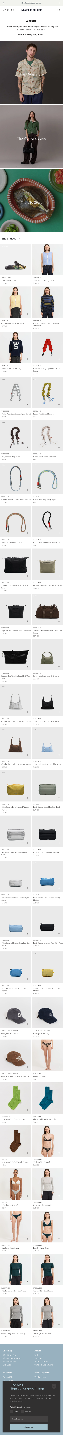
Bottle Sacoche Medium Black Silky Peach (48, 943)
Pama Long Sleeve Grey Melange (44, 1205)
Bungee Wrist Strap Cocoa (10, 457)
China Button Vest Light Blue (43, 280)
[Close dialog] (54, 1386)
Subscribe (28, 1427)
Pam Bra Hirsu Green (41, 1248)
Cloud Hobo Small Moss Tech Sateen (46, 676)
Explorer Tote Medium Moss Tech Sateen (48, 585)
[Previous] (3, 3)
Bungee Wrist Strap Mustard (43, 414)
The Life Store (9, 1362)
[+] (59, 271)
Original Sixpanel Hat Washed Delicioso (15, 1076)
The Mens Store (10, 1355)
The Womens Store (12, 1358)
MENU (5, 10)
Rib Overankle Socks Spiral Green (13, 1119)
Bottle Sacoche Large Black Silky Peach (47, 852)
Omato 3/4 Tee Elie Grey (42, 1334)
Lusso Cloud (6, 278)
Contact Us (8, 1377)
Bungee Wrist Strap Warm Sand (44, 457)
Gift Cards (7, 1365)
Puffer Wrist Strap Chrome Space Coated (16, 414)
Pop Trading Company (9, 1031)
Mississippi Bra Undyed (9, 1205)
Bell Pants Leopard (39, 1076)
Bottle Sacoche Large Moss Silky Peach (46, 807)
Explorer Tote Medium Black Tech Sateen (16, 631)
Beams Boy (37, 278)
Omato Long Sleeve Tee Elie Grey (13, 1334)
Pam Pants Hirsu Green (10, 1248)
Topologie (37, 366)
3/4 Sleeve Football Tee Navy (11, 369)
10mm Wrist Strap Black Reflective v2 (47, 542)
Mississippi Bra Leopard (41, 1162)
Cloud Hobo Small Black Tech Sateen (46, 721)
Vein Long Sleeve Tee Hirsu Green (13, 1291)
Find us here (40, 1377)
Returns (38, 1358)
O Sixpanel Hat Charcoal (10, 1034)
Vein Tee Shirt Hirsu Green (43, 1291)
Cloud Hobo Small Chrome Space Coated (16, 721)
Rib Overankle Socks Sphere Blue (45, 1119)
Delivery (38, 1355)
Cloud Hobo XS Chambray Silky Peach (47, 764)
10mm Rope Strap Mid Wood (12, 542)
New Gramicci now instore (31, 3)
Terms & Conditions (43, 1365)
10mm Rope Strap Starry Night (44, 500)
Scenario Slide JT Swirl (9, 280)
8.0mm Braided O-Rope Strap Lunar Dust (16, 500)
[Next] (59, 3)
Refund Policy (41, 1362)
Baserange (37, 1073)
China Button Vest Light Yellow (12, 323)
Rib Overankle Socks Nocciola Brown (14, 1162)
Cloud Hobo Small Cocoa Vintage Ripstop (16, 764)
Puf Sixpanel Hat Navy (41, 1034)
